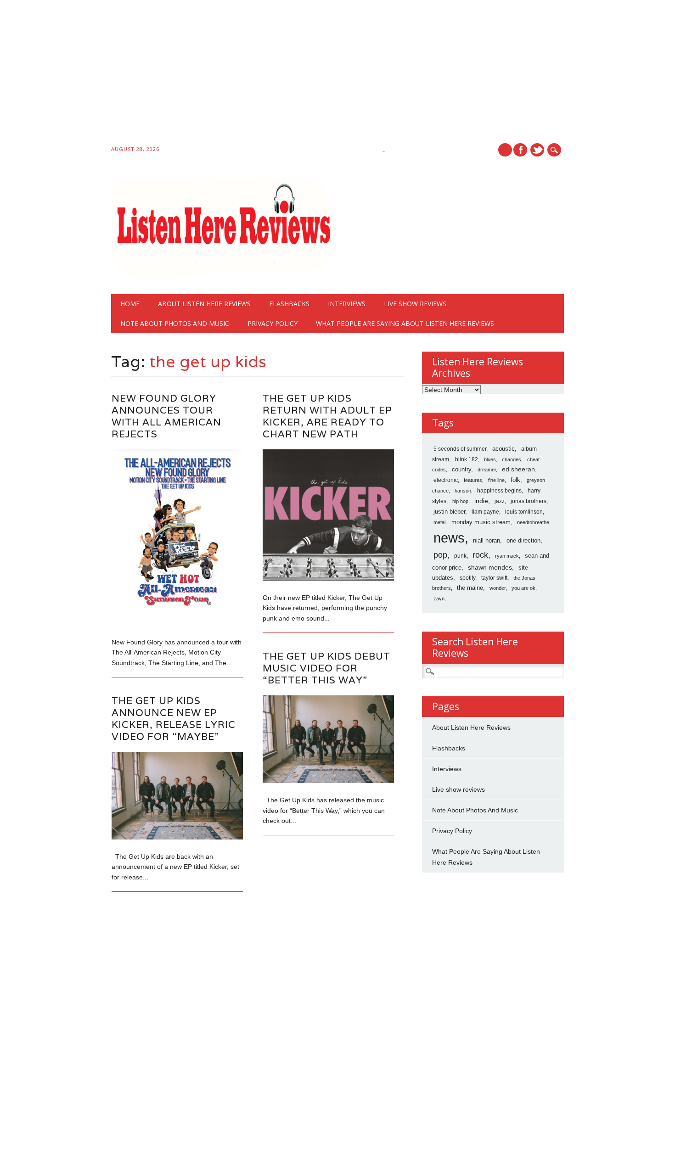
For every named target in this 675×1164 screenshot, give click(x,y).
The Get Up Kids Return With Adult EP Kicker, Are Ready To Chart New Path (327, 416)
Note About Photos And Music (174, 323)
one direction (523, 540)
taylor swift (494, 578)
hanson (463, 490)
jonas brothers (528, 501)
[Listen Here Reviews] (222, 275)
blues (490, 459)
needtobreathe (533, 522)
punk (460, 556)
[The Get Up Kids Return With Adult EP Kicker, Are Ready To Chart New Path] (328, 578)
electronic (445, 480)
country (461, 469)
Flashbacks (289, 303)
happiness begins (499, 490)
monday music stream (481, 522)
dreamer (487, 469)
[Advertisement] (275, 74)
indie (481, 500)
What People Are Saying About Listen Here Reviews (405, 323)
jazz (500, 501)
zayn (438, 598)
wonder (497, 588)
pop (440, 555)
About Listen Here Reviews (204, 303)
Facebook (520, 150)
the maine (470, 587)
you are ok (523, 588)
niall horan (486, 540)
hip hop (460, 501)
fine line (496, 480)
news (449, 537)
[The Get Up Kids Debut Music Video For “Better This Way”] (328, 780)
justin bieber (449, 511)
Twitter (537, 150)
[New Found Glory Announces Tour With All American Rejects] (177, 622)
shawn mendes (490, 567)
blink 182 (466, 459)
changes (511, 459)
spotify (467, 578)
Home (130, 303)
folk (515, 479)
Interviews (347, 303)
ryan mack (507, 556)
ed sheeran (518, 469)
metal (439, 522)
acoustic (503, 449)
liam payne (485, 512)
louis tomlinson (524, 512)
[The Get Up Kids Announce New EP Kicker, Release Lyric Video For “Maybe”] (177, 837)
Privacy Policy (273, 323)
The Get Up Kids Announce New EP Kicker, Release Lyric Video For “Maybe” (174, 718)
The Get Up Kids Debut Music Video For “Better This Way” (326, 668)
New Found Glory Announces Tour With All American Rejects (166, 416)
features (473, 480)
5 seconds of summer (459, 449)
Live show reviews (415, 303)
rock (480, 555)
